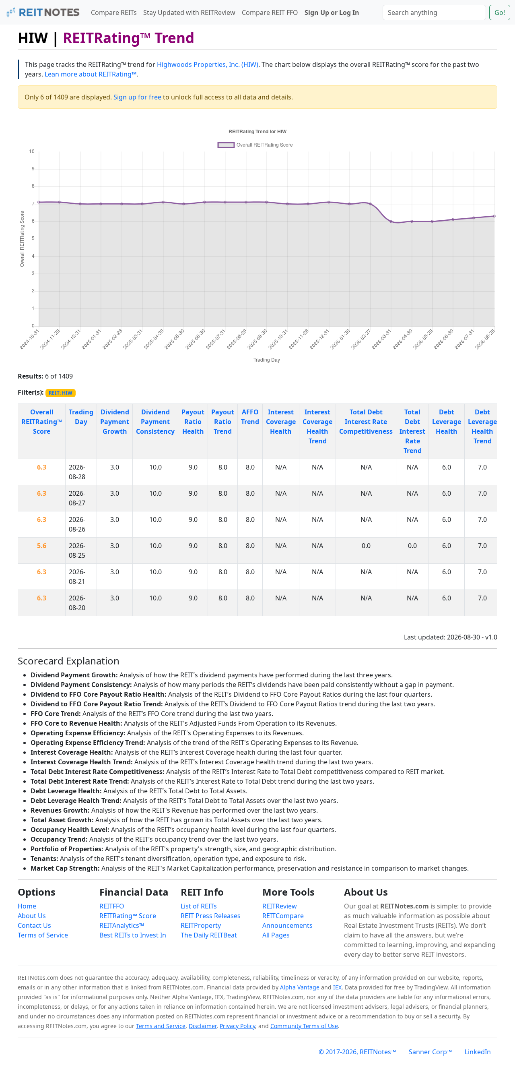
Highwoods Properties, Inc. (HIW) (207, 64)
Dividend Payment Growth (114, 422)
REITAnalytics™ (121, 925)
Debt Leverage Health (446, 422)
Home (27, 906)
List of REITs (199, 906)
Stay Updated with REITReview (189, 12)
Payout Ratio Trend (222, 422)
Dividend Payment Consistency (155, 422)
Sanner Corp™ (430, 1051)
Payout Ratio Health (192, 422)
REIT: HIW (60, 392)
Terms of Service (43, 935)
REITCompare (283, 915)
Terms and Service (160, 1026)
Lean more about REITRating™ (90, 74)
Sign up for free (137, 97)
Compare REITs (114, 12)
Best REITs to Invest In (132, 935)
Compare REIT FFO (270, 12)
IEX (337, 987)
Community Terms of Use (304, 1026)
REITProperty (201, 925)
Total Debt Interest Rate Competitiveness (366, 422)
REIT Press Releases (211, 915)
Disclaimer (202, 1026)
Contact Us (34, 925)
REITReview (279, 906)
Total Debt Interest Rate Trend (412, 431)
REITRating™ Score (127, 915)
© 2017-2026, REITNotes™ (357, 1051)
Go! (499, 12)
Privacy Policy (237, 1026)
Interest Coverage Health (281, 422)
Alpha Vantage (299, 987)
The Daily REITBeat (209, 935)
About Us (32, 915)
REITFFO (111, 906)
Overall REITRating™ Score (41, 422)
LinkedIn (478, 1051)
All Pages (276, 935)
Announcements (287, 925)
